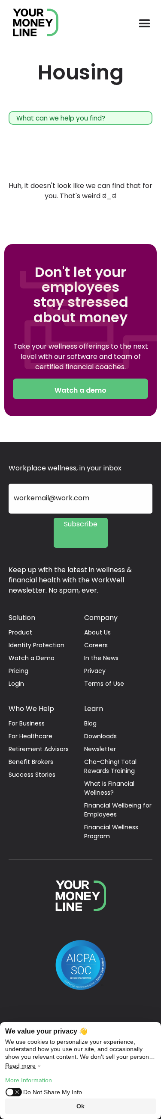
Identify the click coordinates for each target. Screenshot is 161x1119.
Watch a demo (80, 390)
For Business (27, 723)
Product (20, 632)
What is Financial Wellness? (109, 788)
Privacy (95, 671)
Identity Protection (36, 645)
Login (16, 683)
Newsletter (100, 749)
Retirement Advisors (39, 749)
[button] (145, 24)
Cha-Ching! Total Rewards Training (110, 766)
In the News (101, 658)
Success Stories (32, 774)
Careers (96, 645)
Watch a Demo (32, 658)
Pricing (18, 671)
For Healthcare (30, 736)
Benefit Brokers (31, 762)
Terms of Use (104, 683)
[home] (31, 24)
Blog (90, 723)
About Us (97, 632)
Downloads (100, 736)
